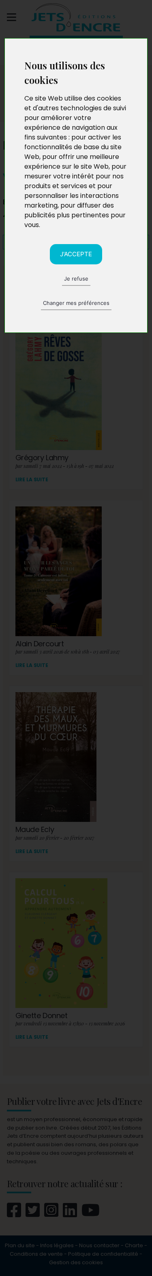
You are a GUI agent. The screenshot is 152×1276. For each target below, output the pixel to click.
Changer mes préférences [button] (76, 303)
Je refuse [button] (76, 278)
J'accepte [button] (76, 254)
